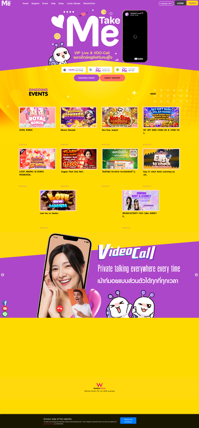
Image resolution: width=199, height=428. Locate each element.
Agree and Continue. (128, 420)
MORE (153, 94)
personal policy (49, 424)
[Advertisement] (188, 74)
